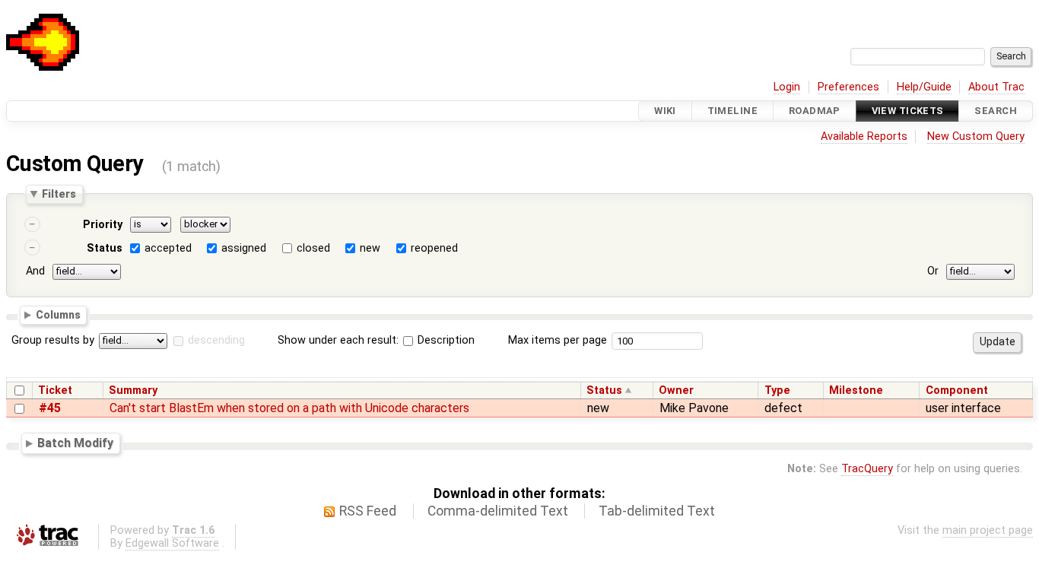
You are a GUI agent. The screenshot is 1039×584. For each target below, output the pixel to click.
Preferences (848, 87)
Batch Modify (75, 443)
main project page (987, 530)
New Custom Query (976, 136)
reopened (434, 248)
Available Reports (864, 136)
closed (313, 248)
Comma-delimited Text (497, 511)
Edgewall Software (172, 543)
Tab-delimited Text (657, 511)
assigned (243, 248)
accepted (168, 248)
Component (957, 390)
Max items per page (557, 340)
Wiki (665, 110)
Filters (59, 194)
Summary (133, 390)
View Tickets (908, 110)
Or (933, 271)
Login (787, 87)
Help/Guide (924, 87)
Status (104, 248)
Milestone (856, 390)
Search (995, 110)
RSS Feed (367, 511)
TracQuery (867, 468)
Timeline (732, 110)
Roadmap (814, 110)
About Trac (996, 87)
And (35, 271)
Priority (102, 224)
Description (445, 340)
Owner (676, 390)
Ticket (55, 390)
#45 (50, 408)
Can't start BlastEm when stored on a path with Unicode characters (289, 408)
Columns (58, 314)
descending (216, 340)
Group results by (52, 340)
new (370, 248)
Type (777, 390)
